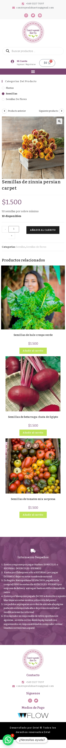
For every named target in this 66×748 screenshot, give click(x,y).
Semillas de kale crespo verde (33, 335)
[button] (33, 72)
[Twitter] (33, 15)
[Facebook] (40, 15)
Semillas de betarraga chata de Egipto (33, 417)
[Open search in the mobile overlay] (33, 51)
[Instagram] (26, 15)
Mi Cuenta (22, 61)
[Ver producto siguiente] (61, 111)
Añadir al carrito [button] (33, 350)
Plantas (10, 88)
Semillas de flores (16, 99)
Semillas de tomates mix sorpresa (33, 499)
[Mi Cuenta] (12, 61)
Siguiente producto (48, 111)
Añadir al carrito (43, 230)
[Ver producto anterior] (4, 111)
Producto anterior (17, 111)
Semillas (11, 93)
